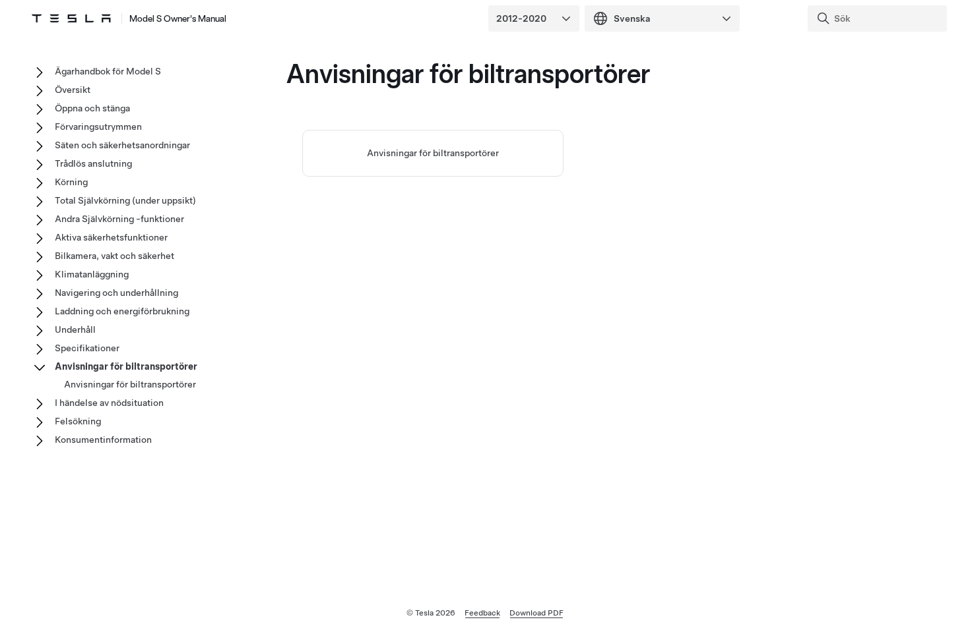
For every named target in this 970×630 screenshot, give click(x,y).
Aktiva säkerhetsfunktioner (111, 237)
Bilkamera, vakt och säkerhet (114, 255)
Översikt (72, 89)
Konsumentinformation (103, 439)
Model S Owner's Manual (177, 18)
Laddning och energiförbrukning (122, 311)
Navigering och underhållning (116, 292)
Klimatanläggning (92, 274)
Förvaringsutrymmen (98, 126)
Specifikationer (87, 348)
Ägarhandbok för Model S (108, 71)
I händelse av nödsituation (109, 402)
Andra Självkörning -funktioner (119, 219)
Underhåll (75, 329)
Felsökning (78, 421)
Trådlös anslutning (93, 163)
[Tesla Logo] (71, 18)
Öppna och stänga (92, 108)
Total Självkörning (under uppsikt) (125, 200)
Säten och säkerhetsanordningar (122, 145)
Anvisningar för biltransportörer (433, 153)
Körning (71, 182)
